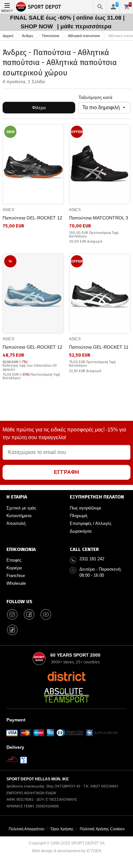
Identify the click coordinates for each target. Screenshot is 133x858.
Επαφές (13, 560)
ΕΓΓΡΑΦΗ (66, 472)
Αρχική (8, 36)
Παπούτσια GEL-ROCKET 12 (32, 217)
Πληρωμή (78, 515)
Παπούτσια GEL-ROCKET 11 (98, 347)
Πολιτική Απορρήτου (27, 829)
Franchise (15, 575)
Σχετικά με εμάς (21, 508)
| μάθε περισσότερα (84, 26)
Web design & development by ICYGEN (66, 851)
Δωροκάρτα (81, 531)
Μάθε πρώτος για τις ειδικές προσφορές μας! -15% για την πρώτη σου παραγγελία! (64, 433)
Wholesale (16, 583)
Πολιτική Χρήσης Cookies (102, 829)
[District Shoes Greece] (67, 676)
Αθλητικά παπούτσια (84, 36)
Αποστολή (16, 523)
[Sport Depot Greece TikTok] (12, 630)
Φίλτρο (39, 107)
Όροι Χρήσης (62, 829)
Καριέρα (14, 567)
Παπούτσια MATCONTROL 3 (98, 217)
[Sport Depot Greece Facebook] (29, 614)
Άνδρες (27, 36)
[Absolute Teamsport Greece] (66, 695)
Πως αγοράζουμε (85, 508)
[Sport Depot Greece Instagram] (12, 614)
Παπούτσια (50, 36)
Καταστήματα (19, 515)
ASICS (8, 209)
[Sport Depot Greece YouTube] (46, 614)
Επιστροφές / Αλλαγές (90, 523)
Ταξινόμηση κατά (95, 97)
